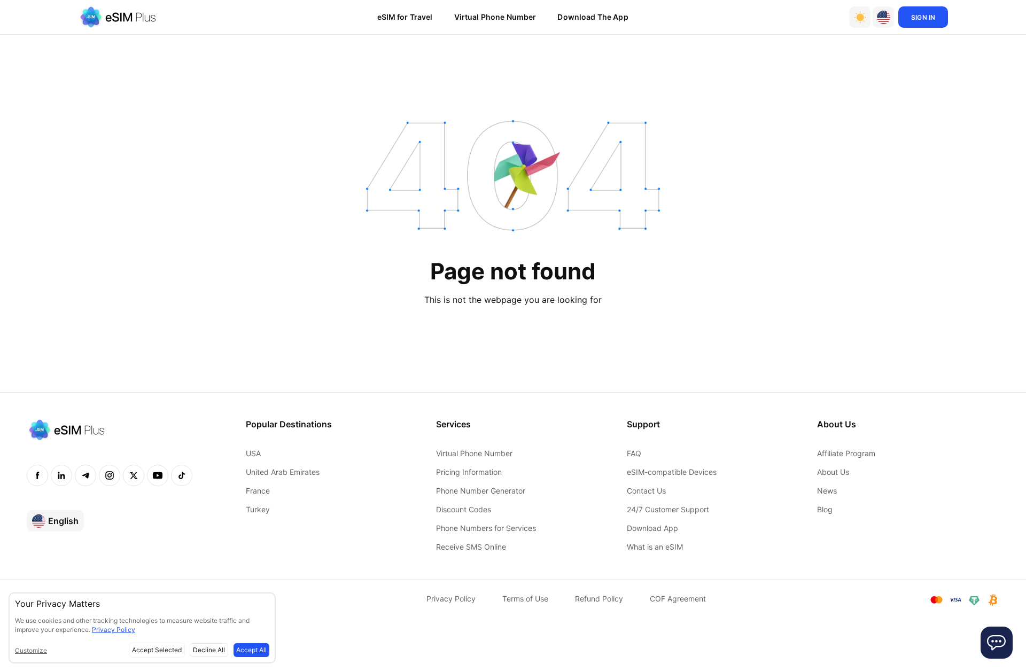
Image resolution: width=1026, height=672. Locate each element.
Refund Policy (599, 598)
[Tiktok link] (181, 475)
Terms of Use (525, 598)
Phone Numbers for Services (486, 528)
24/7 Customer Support (668, 509)
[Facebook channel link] (37, 475)
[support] (997, 643)
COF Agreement (678, 598)
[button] (883, 17)
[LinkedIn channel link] (61, 475)
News (827, 490)
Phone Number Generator (480, 490)
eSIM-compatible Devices (672, 471)
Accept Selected (157, 650)
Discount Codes (463, 509)
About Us (833, 471)
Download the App (592, 16)
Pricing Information (469, 471)
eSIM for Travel (405, 16)
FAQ (634, 453)
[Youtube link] (157, 475)
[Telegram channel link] (85, 475)
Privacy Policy (451, 598)
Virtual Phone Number (495, 16)
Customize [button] (31, 650)
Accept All (251, 650)
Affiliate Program (846, 453)
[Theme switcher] (859, 17)
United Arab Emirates (283, 471)
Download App (652, 528)
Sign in (923, 17)
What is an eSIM (655, 546)
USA (253, 453)
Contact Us (646, 490)
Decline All (209, 650)
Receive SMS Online (471, 546)
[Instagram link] (109, 475)
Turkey (258, 509)
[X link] (133, 475)
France (258, 490)
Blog (825, 509)
